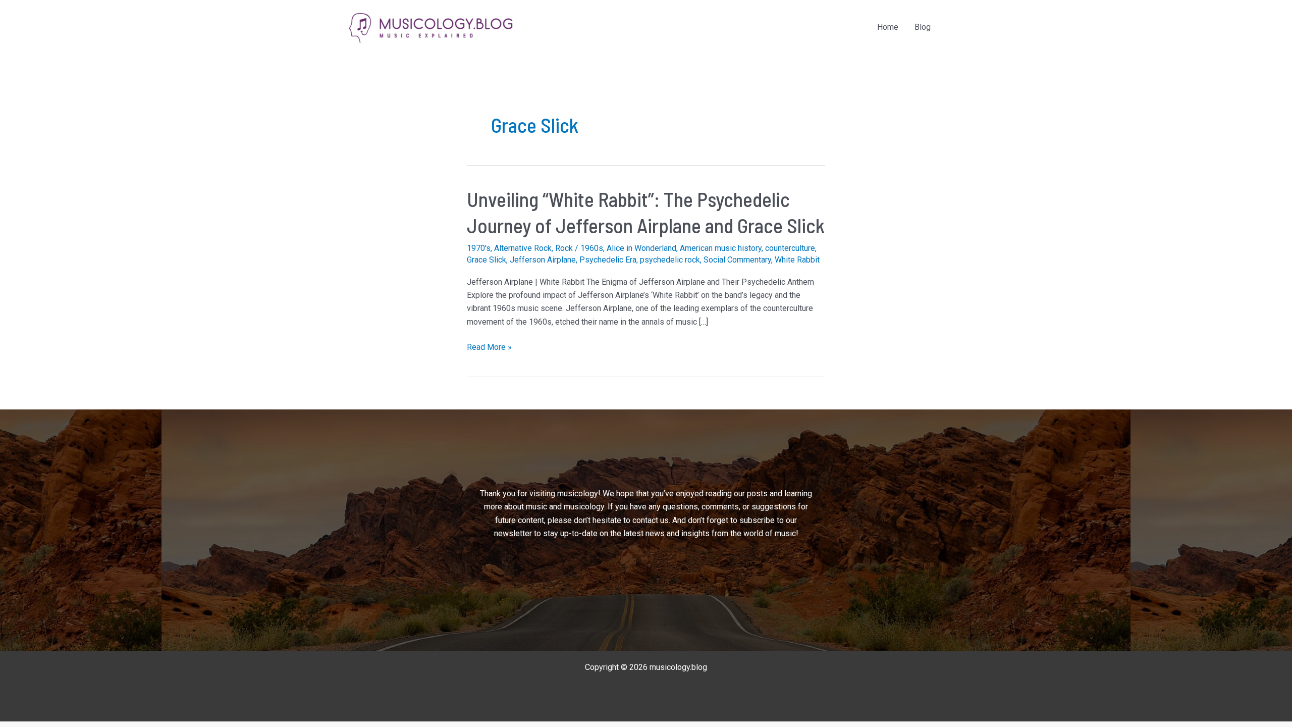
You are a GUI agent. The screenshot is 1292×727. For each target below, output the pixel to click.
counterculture (790, 248)
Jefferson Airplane (543, 260)
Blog (922, 27)
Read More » (489, 348)
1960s (591, 248)
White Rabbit (797, 260)
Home (887, 27)
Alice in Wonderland (641, 248)
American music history (721, 248)
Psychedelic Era (607, 260)
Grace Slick (486, 260)
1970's (479, 248)
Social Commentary (737, 260)
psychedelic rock (670, 260)
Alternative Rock (523, 248)
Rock (564, 248)
